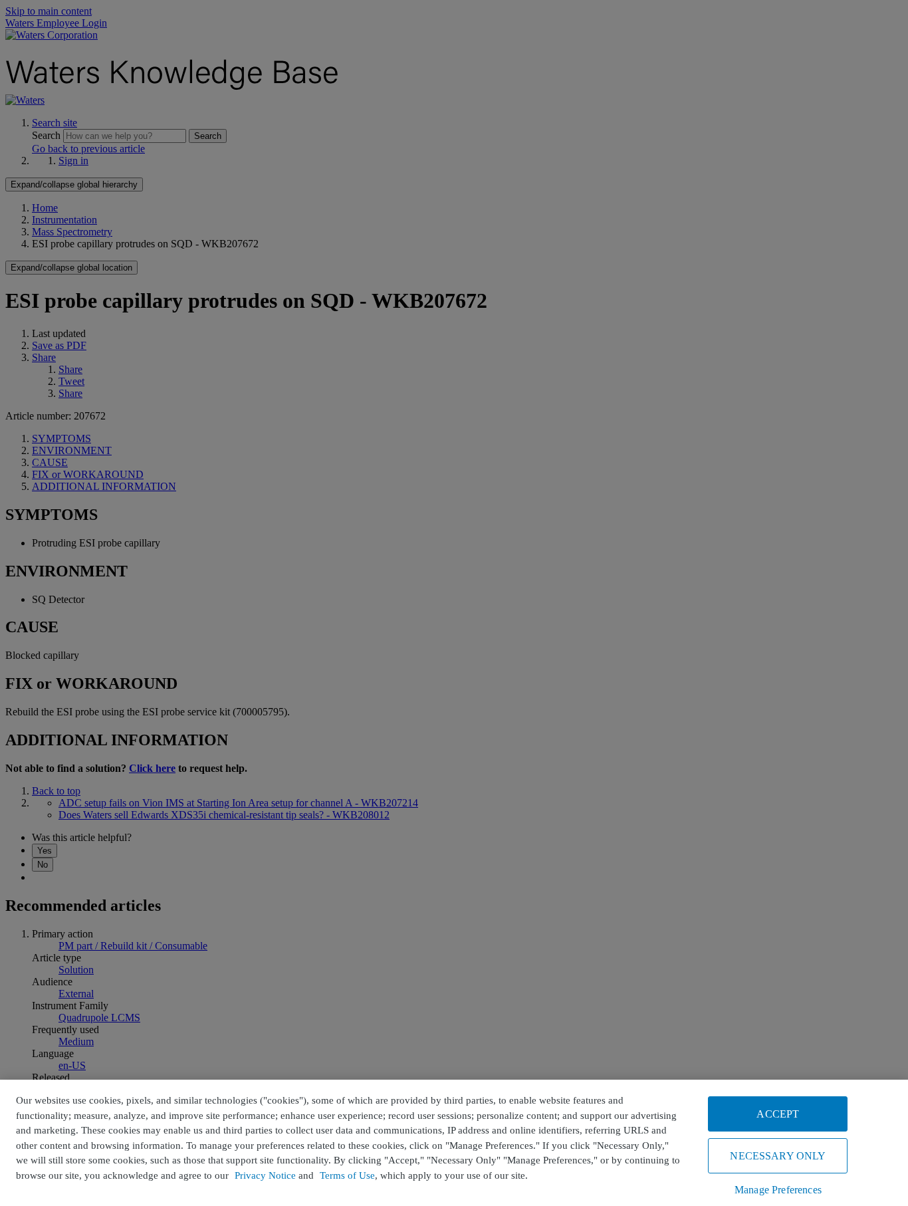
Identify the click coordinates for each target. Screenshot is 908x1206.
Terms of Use (347, 1175)
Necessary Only (778, 1155)
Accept (777, 1114)
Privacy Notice (265, 1175)
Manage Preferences (778, 1189)
